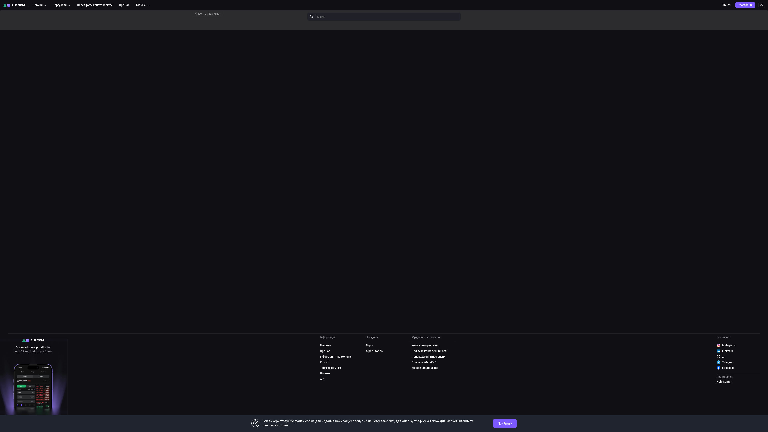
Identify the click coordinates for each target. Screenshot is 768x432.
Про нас (325, 351)
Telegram (728, 362)
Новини (325, 373)
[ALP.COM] (14, 5)
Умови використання (425, 345)
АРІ (322, 379)
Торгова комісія (330, 367)
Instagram (728, 345)
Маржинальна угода (425, 367)
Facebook (728, 367)
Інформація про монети (335, 356)
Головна (325, 345)
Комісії (324, 362)
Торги (369, 345)
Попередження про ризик (428, 356)
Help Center (724, 381)
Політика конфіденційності (429, 351)
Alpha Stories (374, 351)
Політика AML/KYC (424, 362)
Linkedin (727, 351)
